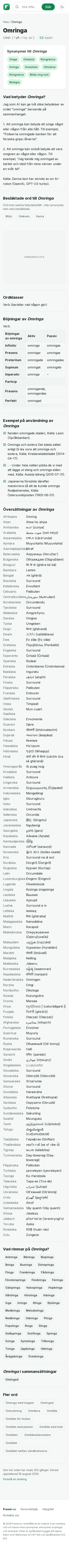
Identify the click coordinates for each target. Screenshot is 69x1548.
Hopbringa (55, 1287)
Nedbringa (12, 1318)
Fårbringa (47, 1272)
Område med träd (51, 1426)
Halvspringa (34, 1287)
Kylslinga (54, 1302)
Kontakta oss (11, 1515)
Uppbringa (28, 1348)
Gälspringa (12, 1287)
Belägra (14, 82)
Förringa (57, 1280)
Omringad (11, 1379)
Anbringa (11, 1257)
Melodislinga (35, 1310)
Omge (13, 59)
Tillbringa (47, 1341)
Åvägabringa (13, 1356)
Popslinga (12, 1325)
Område (52, 1410)
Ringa (29, 1325)
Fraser (9, 1509)
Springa (52, 1333)
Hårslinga (11, 1295)
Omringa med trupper (20, 1402)
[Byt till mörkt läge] (62, 7)
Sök (48, 7)
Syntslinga (28, 1341)
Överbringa (35, 1356)
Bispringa (47, 1257)
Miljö (9, 216)
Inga (8, 1302)
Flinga (9, 1272)
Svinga (10, 1341)
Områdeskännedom (37, 1434)
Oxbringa (32, 1318)
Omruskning (14, 1410)
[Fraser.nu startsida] (6, 6)
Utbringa (46, 1348)
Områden (12, 1434)
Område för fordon (18, 1418)
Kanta (40, 216)
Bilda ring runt (39, 74)
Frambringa (27, 1272)
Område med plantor (19, 1426)
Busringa (26, 1264)
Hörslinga (30, 1295)
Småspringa (13, 1333)
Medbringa (12, 1310)
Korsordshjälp (29, 1509)
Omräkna (34, 1410)
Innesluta (31, 67)
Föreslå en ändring (15, 1479)
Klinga (37, 1302)
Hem (6, 21)
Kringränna (48, 59)
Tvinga (10, 1348)
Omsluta (28, 59)
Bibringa (29, 1257)
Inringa (14, 67)
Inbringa (48, 1295)
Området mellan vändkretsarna (26, 1451)
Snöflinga (33, 1333)
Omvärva (50, 67)
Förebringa (39, 1280)
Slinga (43, 1325)
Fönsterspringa (15, 1280)
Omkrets (24, 216)
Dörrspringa (46, 1264)
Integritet (48, 1509)
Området (11, 1442)
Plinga (48, 1318)
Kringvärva (16, 74)
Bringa (9, 1264)
